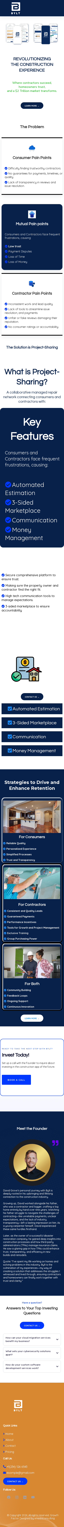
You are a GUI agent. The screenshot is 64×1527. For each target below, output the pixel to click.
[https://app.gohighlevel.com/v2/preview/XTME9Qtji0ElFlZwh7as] (33, 1406)
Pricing (9, 1452)
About (10, 1440)
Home (9, 1434)
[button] (60, 8)
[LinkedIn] (25, 1497)
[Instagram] (17, 1497)
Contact (10, 1446)
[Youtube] (33, 1497)
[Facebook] (9, 1497)
